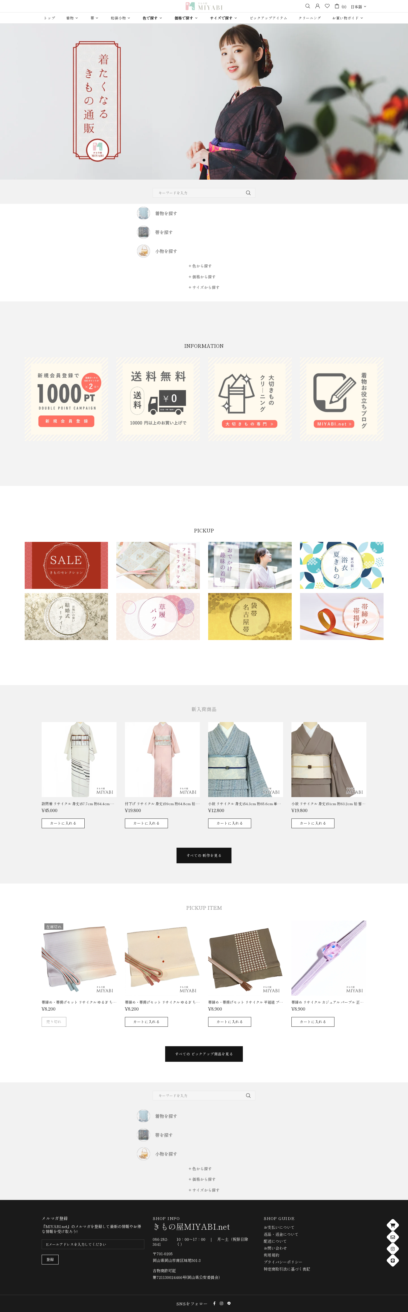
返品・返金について (281, 1234)
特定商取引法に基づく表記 (287, 1268)
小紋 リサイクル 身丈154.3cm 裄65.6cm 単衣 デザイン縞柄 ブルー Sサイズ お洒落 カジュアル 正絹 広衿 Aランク (245, 803)
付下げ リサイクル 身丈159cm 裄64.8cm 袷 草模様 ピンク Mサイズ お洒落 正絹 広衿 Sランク (162, 803)
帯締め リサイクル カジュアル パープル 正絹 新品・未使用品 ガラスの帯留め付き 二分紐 (328, 1002)
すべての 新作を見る (204, 855)
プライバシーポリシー (283, 1261)
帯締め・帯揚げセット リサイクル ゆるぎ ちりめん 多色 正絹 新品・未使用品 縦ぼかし (79, 1002)
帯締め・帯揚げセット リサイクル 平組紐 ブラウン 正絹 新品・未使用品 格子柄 (245, 1002)
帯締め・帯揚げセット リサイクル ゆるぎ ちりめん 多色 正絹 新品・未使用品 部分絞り (162, 1002)
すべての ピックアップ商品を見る (204, 1053)
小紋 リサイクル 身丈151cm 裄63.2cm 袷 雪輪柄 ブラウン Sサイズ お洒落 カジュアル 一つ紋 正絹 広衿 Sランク (328, 803)
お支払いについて (279, 1227)
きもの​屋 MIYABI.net (204, 6)
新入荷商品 (204, 709)
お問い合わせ (275, 1248)
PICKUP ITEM (204, 907)
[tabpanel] (204, 102)
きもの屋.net (191, 1226)
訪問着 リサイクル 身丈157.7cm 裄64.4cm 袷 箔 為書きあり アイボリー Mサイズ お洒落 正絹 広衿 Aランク (79, 803)
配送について (275, 1241)
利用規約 (271, 1255)
